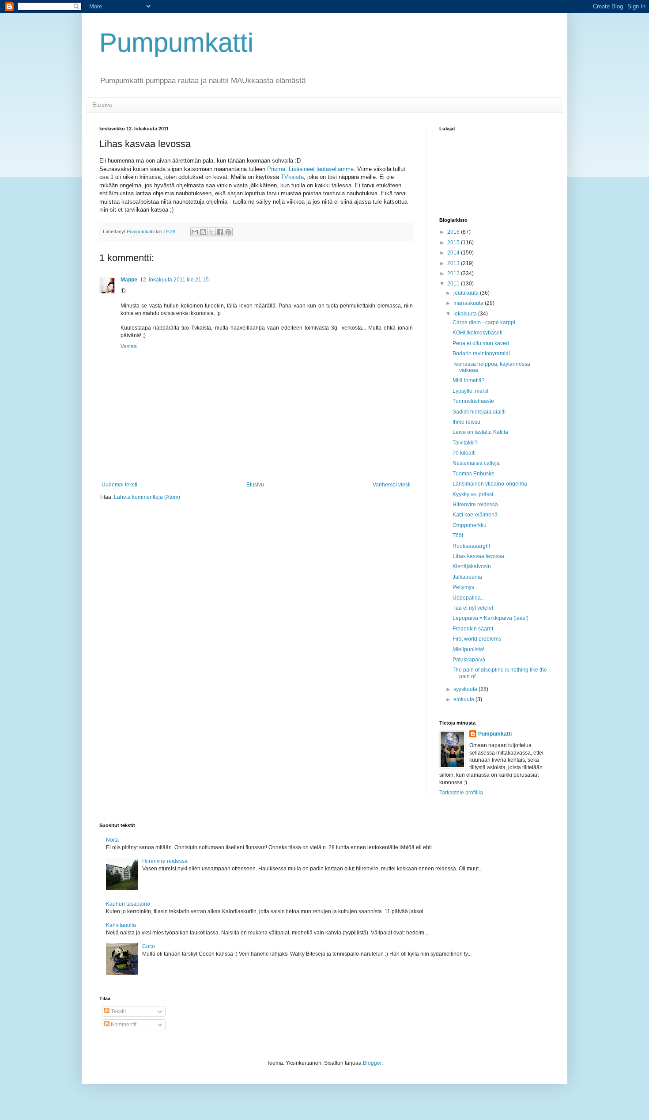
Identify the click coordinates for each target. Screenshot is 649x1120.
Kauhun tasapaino (128, 904)
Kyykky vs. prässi (473, 494)
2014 (454, 253)
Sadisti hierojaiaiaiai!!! (479, 412)
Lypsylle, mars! (470, 391)
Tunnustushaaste (473, 401)
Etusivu (102, 104)
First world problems (477, 639)
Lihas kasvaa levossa (478, 556)
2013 (454, 263)
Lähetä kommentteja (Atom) (147, 497)
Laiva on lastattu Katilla (480, 432)
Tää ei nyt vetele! (473, 608)
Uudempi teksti (119, 485)
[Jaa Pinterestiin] (228, 232)
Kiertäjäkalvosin (472, 566)
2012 (454, 273)
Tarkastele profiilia (461, 793)
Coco (148, 946)
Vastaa (129, 346)
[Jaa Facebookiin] (219, 232)
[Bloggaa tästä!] (203, 232)
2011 (454, 284)
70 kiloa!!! (464, 453)
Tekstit (117, 1011)
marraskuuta (469, 303)
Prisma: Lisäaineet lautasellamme (310, 169)
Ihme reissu (466, 422)
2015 (454, 242)
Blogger (372, 1063)
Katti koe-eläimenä (475, 515)
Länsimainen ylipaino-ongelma (490, 484)
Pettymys (463, 587)
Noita (112, 840)
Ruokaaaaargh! (471, 546)
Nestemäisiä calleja (476, 463)
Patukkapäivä (469, 660)
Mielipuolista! (468, 649)
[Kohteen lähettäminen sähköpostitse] (194, 232)
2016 (454, 232)
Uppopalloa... (469, 598)
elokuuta (464, 699)
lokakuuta (465, 314)
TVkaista (292, 177)
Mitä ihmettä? (469, 380)
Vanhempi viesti (392, 485)
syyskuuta (466, 689)
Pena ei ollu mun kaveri (481, 343)
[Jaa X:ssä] (211, 232)
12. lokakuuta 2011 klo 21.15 (174, 280)
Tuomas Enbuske (473, 474)
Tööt (458, 535)
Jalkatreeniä (467, 577)
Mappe (129, 280)
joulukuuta (466, 293)
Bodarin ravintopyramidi (481, 353)
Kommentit (122, 1024)
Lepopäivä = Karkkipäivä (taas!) (490, 618)
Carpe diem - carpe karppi (484, 322)
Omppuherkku (470, 525)
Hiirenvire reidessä (475, 504)
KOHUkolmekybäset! (477, 333)
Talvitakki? (465, 443)
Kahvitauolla (121, 925)
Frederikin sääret (473, 629)
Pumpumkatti (176, 42)
